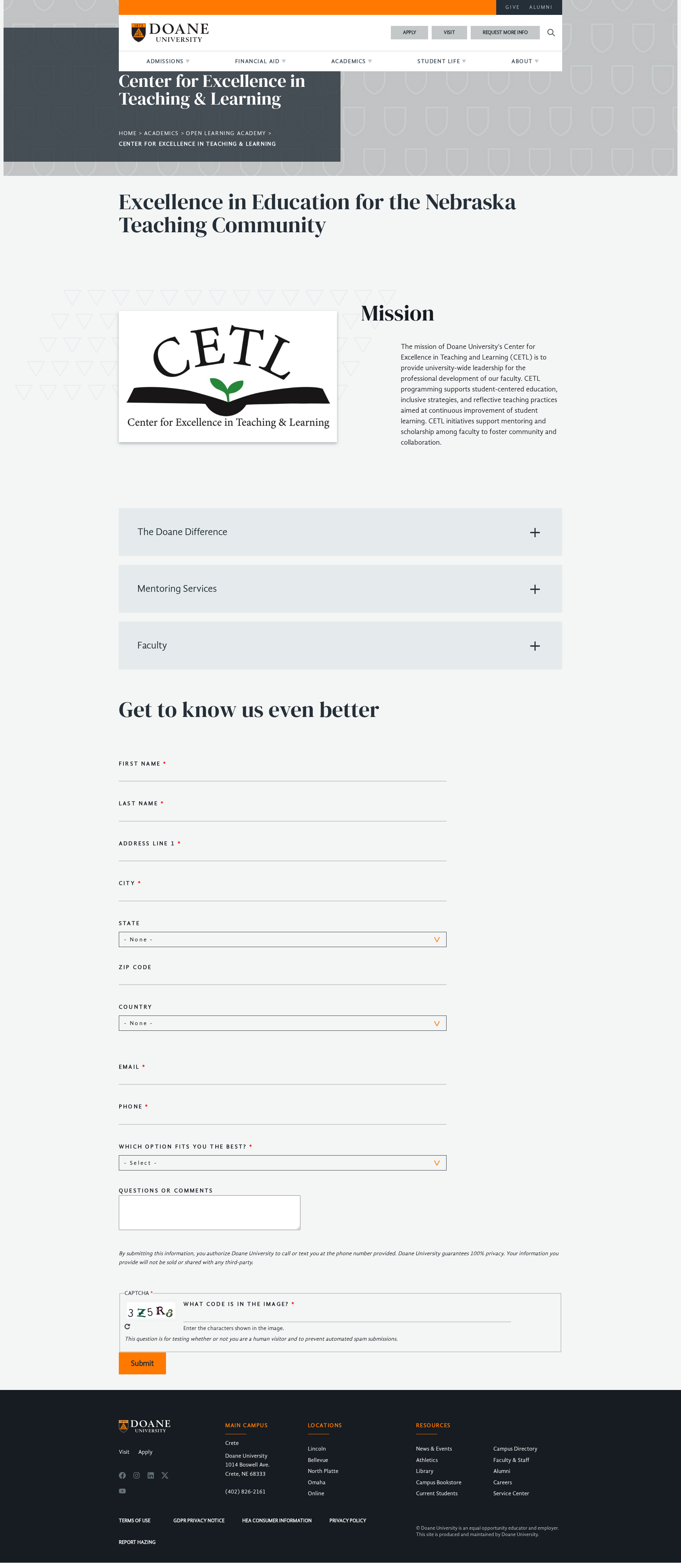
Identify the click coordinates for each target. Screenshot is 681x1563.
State (129, 923)
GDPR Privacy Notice (199, 1521)
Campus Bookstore (438, 1482)
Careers (502, 1482)
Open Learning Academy (226, 133)
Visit (449, 32)
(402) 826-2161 (245, 1492)
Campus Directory (515, 1449)
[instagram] (136, 1477)
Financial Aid (257, 61)
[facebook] (122, 1477)
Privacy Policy (348, 1521)
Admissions (165, 61)
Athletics (427, 1460)
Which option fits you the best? (183, 1147)
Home (128, 133)
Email (129, 1067)
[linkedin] (150, 1477)
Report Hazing (137, 1542)
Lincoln (317, 1449)
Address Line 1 (147, 843)
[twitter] (164, 1477)
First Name (140, 764)
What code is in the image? (236, 1304)
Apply (409, 32)
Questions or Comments (166, 1190)
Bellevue (318, 1460)
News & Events (434, 1449)
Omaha (317, 1482)
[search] (550, 33)
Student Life (438, 61)
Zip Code (135, 967)
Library (424, 1471)
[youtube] (122, 1493)
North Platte (323, 1471)
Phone (131, 1106)
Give (512, 7)
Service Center (511, 1493)
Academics (348, 61)
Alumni (541, 7)
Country (136, 1007)
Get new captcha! (127, 1326)
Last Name (138, 803)
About (522, 61)
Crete (232, 1443)
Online (316, 1493)
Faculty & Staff (511, 1460)
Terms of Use (134, 1521)
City (127, 883)
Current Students (437, 1493)
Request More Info (505, 32)
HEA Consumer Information (277, 1521)
